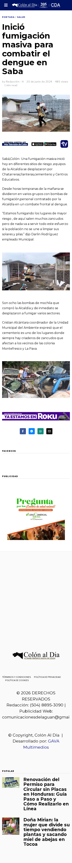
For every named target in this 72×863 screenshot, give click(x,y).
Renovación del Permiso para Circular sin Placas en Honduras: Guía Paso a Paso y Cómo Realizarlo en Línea (46, 794)
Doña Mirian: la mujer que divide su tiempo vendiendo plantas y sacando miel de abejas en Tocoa (46, 832)
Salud (21, 17)
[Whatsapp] (40, 431)
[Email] (49, 431)
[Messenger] (32, 431)
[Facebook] (23, 431)
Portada (8, 17)
